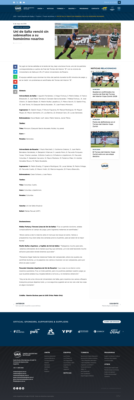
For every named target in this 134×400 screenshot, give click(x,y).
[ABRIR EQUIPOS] (75, 8)
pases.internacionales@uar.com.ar (23, 377)
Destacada (18, 43)
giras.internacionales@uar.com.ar (23, 379)
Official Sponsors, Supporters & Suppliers (40, 322)
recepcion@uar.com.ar (19, 371)
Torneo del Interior (49, 16)
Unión (47, 352)
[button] (119, 2)
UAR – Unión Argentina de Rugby (23, 16)
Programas (109, 352)
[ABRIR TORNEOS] (64, 8)
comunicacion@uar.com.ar (21, 375)
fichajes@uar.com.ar (19, 381)
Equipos (67, 352)
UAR (110, 74)
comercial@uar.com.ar (19, 373)
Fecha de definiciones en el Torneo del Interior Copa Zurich (104, 124)
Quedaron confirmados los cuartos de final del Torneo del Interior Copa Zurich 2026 (105, 94)
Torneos (38, 16)
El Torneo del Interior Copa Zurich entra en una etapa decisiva (104, 154)
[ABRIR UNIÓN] (43, 8)
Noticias (67, 373)
